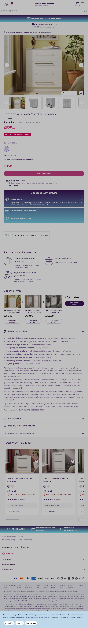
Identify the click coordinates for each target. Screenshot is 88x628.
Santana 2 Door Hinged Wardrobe (34, 311)
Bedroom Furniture (15, 32)
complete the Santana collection (46, 360)
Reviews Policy (53, 586)
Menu (82, 6)
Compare (15, 511)
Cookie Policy (38, 586)
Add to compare (69, 93)
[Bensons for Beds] (44, 4)
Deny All (20, 623)
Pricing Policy (46, 586)
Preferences (31, 623)
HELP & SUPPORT (9, 564)
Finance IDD (62, 586)
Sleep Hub (10, 553)
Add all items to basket (75, 303)
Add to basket (44, 173)
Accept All (9, 623)
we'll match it (61, 202)
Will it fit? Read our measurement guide (18, 159)
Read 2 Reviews (22, 122)
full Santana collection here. (31, 410)
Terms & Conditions (28, 586)
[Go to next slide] (81, 65)
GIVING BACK (7, 569)
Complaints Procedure (70, 586)
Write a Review (35, 122)
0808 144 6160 (17, 536)
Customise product (12, 321)
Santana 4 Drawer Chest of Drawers (13, 311)
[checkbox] (5, 310)
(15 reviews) (57, 499)
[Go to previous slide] (7, 65)
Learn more (13, 185)
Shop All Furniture (30, 32)
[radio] (6, 149)
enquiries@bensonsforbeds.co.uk (19, 540)
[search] (84, 10)
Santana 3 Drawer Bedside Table (55, 311)
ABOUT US (6, 560)
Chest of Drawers (45, 32)
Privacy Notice (19, 586)
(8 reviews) (21, 499)
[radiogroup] (44, 149)
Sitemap (81, 585)
